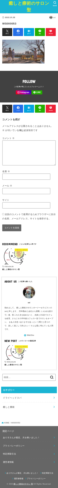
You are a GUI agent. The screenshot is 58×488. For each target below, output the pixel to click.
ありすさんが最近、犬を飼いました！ (21, 437)
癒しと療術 (8, 407)
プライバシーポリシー (14, 446)
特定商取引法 (9, 454)
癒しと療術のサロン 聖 (29, 6)
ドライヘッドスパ (12, 397)
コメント (8, 138)
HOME (6, 423)
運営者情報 (8, 462)
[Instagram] (23, 92)
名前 (6, 171)
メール (7, 185)
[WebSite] (29, 335)
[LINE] (37, 92)
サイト (5, 200)
